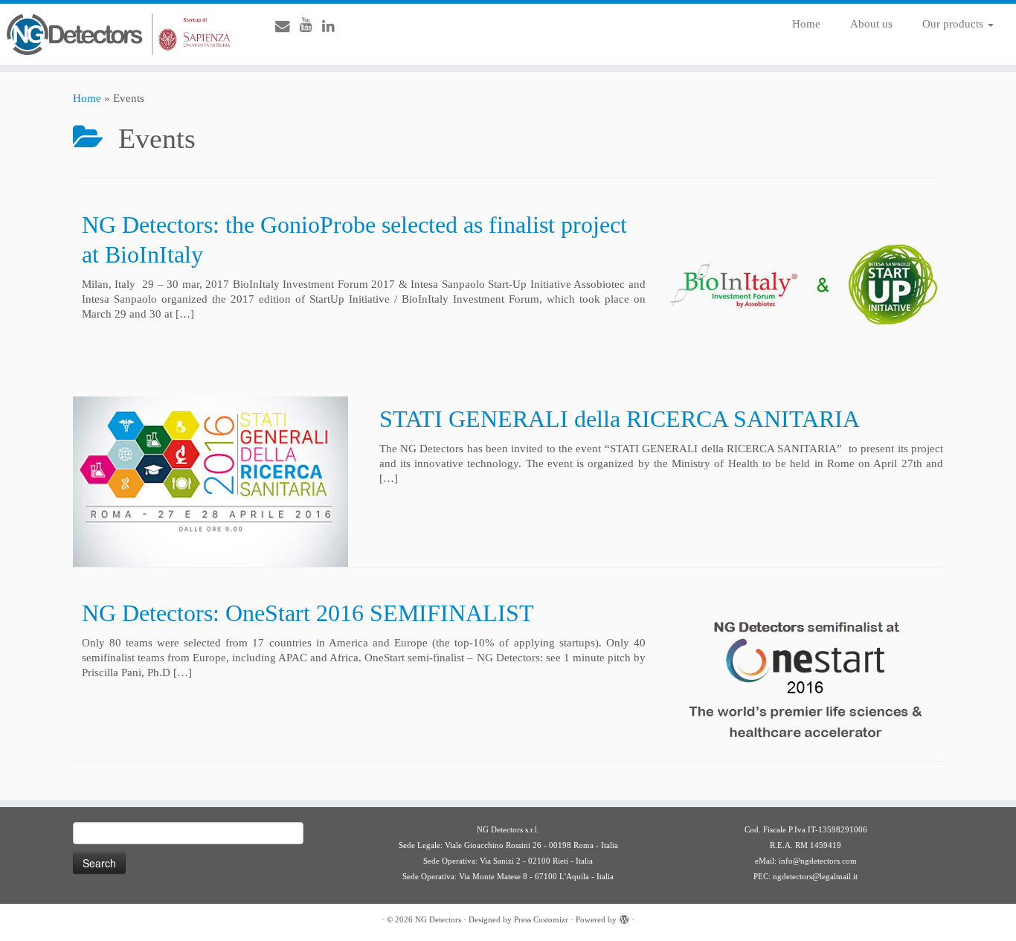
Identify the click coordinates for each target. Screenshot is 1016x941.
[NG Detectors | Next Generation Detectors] (117, 34)
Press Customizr (541, 919)
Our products (954, 24)
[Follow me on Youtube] (311, 25)
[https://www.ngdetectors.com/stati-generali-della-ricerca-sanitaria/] (210, 481)
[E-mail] (287, 26)
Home (806, 24)
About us (871, 24)
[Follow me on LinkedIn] (333, 26)
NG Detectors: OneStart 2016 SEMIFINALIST (308, 613)
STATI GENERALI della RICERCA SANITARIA (619, 418)
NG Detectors (438, 919)
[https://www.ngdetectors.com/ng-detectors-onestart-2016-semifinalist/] (805, 676)
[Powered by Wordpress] (624, 917)
